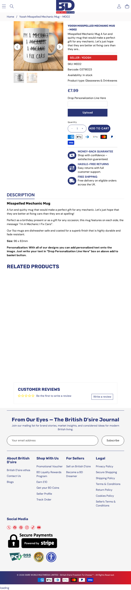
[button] (127, 6)
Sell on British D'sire (78, 466)
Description (21, 195)
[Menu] (4, 6)
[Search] (12, 6)
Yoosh (86, 57)
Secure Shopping (106, 472)
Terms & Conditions (108, 484)
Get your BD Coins (48, 488)
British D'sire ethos (18, 470)
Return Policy (104, 490)
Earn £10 (42, 482)
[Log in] (119, 6)
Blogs (10, 482)
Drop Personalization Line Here (87, 98)
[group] (19, 78)
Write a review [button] (102, 396)
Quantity (72, 122)
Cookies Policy (105, 496)
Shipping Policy (105, 478)
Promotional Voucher (50, 466)
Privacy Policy (104, 466)
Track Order (44, 499)
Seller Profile (44, 494)
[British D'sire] (65, 6)
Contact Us (14, 476)
